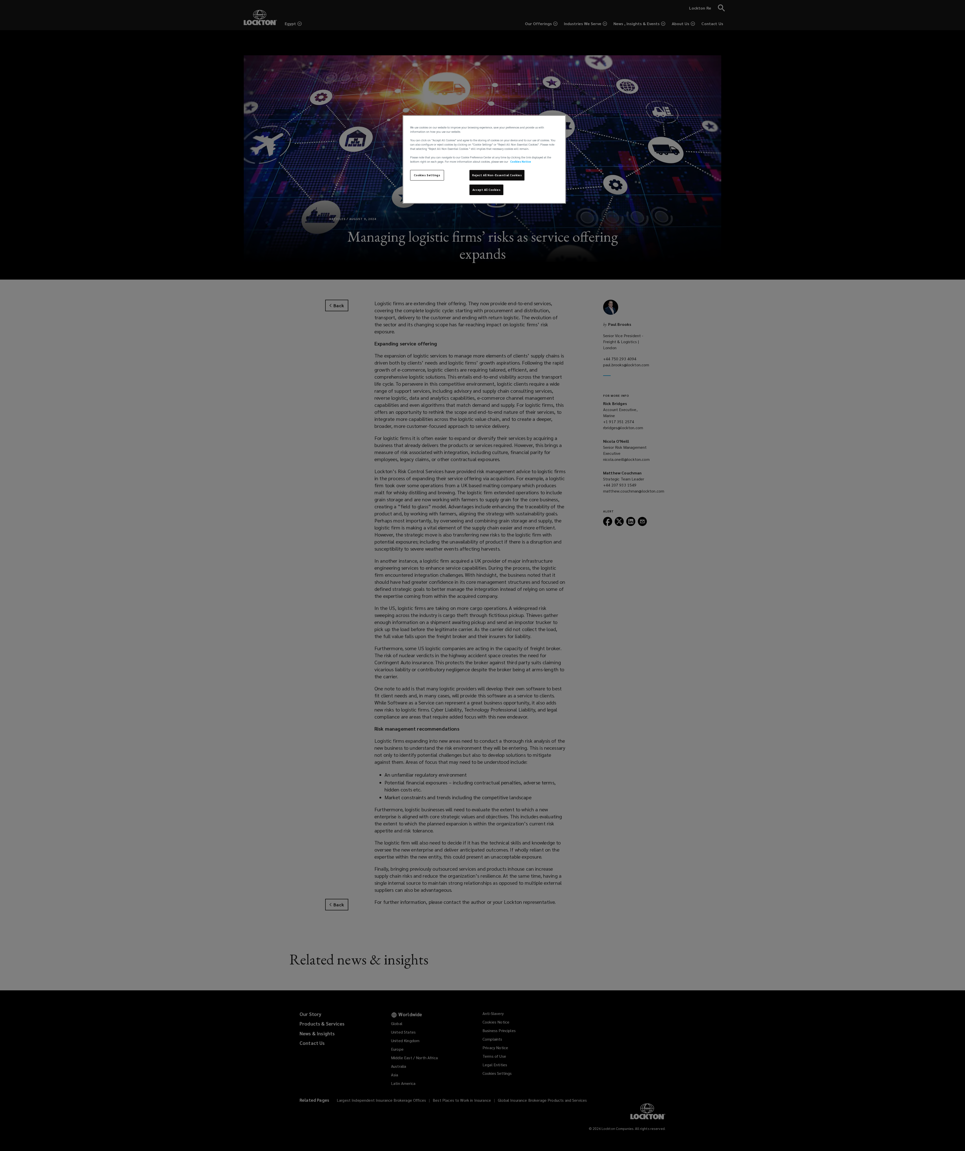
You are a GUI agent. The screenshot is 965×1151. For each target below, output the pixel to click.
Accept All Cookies (486, 190)
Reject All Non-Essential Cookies (497, 175)
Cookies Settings (427, 175)
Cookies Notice (520, 161)
